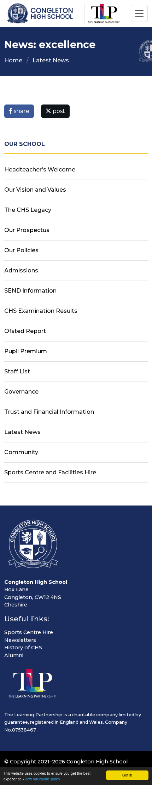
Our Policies (21, 250)
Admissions (21, 270)
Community (21, 452)
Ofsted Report (25, 331)
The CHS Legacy (27, 210)
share (20, 111)
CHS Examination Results (40, 310)
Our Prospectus (26, 230)
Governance (21, 391)
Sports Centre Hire (28, 632)
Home (13, 60)
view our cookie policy (42, 778)
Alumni (13, 655)
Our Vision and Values (35, 189)
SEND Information (30, 290)
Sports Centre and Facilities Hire (50, 472)
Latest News (51, 60)
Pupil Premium (25, 351)
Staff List (17, 371)
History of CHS (23, 647)
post (58, 111)
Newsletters (20, 640)
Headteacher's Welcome (39, 169)
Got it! (127, 775)
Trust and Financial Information (49, 411)
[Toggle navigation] (139, 13)
